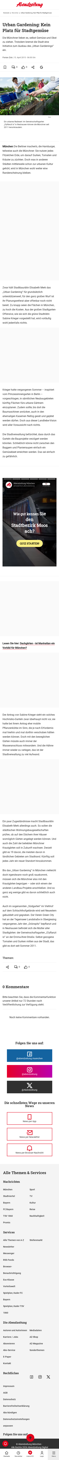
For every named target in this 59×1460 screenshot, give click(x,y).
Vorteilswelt (9, 1286)
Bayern (6, 1202)
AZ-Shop (34, 1337)
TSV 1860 (8, 1216)
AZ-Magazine (36, 1343)
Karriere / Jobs (10, 1337)
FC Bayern (8, 1209)
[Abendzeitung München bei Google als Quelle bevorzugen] (42, 67)
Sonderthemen (37, 1350)
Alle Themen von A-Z (13, 1240)
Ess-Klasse (8, 1279)
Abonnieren (9, 1343)
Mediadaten (36, 1330)
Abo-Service (9, 1350)
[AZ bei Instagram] (40, 1377)
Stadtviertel (9, 1196)
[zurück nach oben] (30, 1438)
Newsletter (8, 1246)
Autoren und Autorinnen (15, 1330)
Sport (32, 1189)
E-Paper (7, 1356)
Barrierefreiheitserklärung (16, 1406)
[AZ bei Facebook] (32, 1377)
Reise (32, 1209)
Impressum (8, 1386)
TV (31, 1196)
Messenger (8, 1253)
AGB (5, 1392)
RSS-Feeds (8, 1260)
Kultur (33, 1202)
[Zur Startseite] (29, 7)
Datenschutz (9, 1399)
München (15, 13)
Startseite (6, 13)
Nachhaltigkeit (37, 1216)
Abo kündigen (10, 1412)
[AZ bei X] (48, 1377)
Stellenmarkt (36, 1240)
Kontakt (7, 1363)
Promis (6, 1222)
